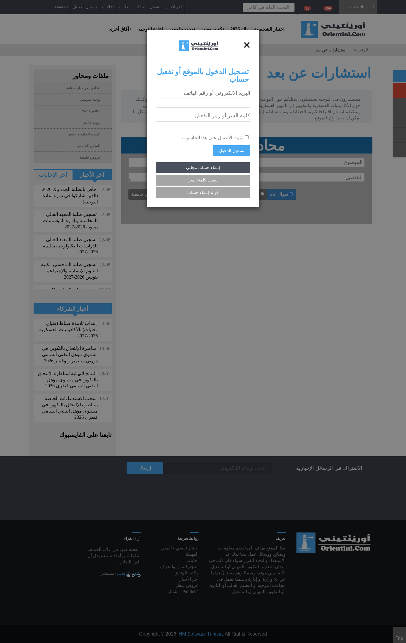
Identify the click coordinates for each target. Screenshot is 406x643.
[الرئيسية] (198, 45)
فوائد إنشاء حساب (203, 192)
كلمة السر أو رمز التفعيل (222, 116)
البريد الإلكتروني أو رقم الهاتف (217, 93)
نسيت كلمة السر (203, 180)
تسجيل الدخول (231, 150)
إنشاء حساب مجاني (203, 167)
